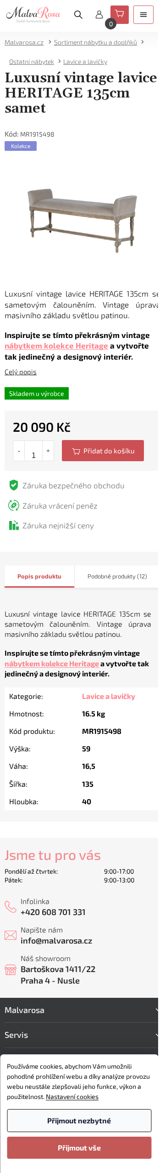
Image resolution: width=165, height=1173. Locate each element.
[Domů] (27, 42)
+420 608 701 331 (53, 912)
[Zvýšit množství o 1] (48, 450)
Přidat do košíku (103, 450)
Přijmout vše (79, 1147)
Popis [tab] (25, 576)
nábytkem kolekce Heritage (56, 345)
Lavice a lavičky (108, 696)
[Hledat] (78, 15)
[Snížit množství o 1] (19, 450)
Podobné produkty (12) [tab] (117, 576)
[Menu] (143, 15)
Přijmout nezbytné (79, 1120)
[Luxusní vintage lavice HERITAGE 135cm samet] (82, 219)
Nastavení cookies (72, 1096)
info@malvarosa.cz (56, 940)
